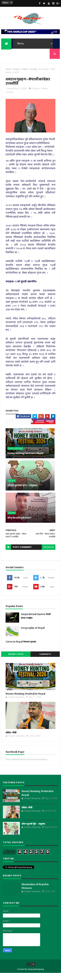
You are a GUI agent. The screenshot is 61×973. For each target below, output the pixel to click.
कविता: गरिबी (11, 732)
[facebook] (40, 3)
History (16, 69)
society (33, 69)
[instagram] (53, 3)
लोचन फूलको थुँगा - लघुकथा (22, 485)
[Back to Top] (33, 964)
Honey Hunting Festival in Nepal (25, 453)
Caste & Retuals (15, 448)
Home (9, 69)
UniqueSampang (36, 969)
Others (25, 69)
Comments (45, 654)
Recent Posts (16, 654)
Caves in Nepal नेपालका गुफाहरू (21, 641)
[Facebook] (28, 964)
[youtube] (49, 3)
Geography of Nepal (33, 628)
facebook (48, 547)
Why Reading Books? (19, 517)
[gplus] (58, 3)
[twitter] (44, 3)
